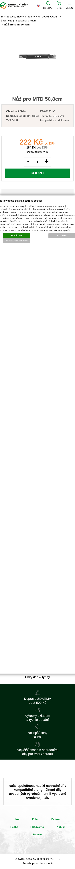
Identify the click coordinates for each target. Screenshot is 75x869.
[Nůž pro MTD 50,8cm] (37, 56)
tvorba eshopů (44, 863)
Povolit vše (17, 235)
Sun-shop (28, 863)
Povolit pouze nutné (17, 240)
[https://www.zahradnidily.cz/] (14, 5)
